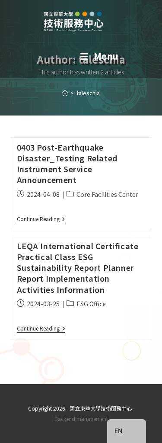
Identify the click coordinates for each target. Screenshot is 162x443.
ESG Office (91, 303)
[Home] (65, 93)
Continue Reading (41, 219)
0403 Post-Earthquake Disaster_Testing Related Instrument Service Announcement (67, 163)
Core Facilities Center (107, 194)
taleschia (88, 93)
